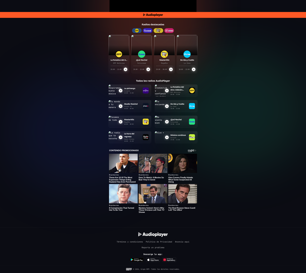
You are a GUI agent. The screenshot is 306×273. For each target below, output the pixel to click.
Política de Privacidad (159, 242)
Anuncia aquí (182, 242)
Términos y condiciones (130, 242)
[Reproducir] (125, 69)
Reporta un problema (153, 247)
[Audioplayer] (153, 14)
